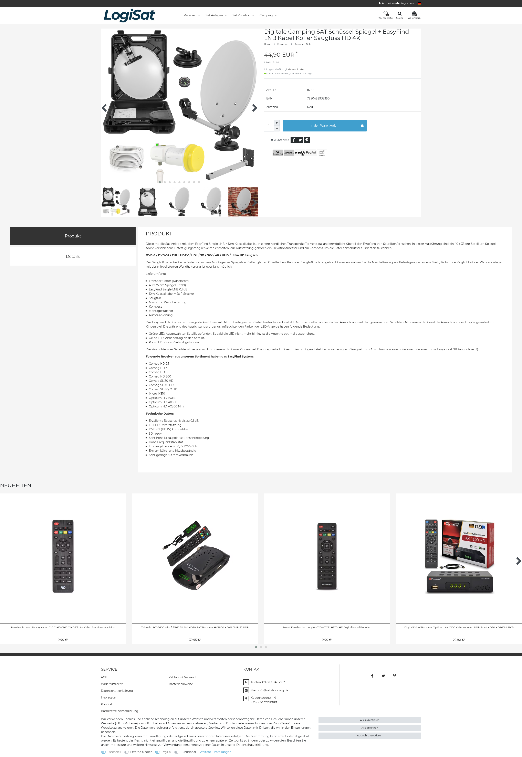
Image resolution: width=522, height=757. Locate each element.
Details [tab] (73, 256)
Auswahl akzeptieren (369, 735)
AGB (104, 677)
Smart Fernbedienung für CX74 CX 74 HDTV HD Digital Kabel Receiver (327, 627)
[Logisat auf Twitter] (383, 675)
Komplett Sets (302, 44)
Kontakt (106, 704)
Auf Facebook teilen (294, 140)
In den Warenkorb (323, 125)
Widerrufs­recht (112, 684)
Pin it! (307, 140)
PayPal (166, 752)
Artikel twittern (300, 140)
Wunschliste (281, 139)
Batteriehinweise (181, 684)
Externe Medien (141, 752)
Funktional (188, 752)
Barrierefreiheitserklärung (119, 711)
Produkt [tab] (73, 236)
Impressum (109, 697)
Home (267, 44)
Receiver (190, 15)
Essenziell (114, 752)
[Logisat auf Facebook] (372, 675)
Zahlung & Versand (182, 677)
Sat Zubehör (241, 15)
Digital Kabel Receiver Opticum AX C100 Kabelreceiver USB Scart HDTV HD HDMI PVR (459, 627)
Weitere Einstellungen (215, 752)
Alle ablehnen (370, 727)
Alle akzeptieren (369, 720)
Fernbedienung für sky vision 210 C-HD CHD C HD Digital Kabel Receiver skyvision (63, 627)
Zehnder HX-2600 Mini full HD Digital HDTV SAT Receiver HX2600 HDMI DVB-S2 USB (195, 627)
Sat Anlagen (215, 15)
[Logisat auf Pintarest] (394, 675)
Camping (267, 15)
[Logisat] (129, 15)
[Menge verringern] (277, 128)
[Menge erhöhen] (277, 123)
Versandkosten (296, 69)
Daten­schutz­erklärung (117, 691)
